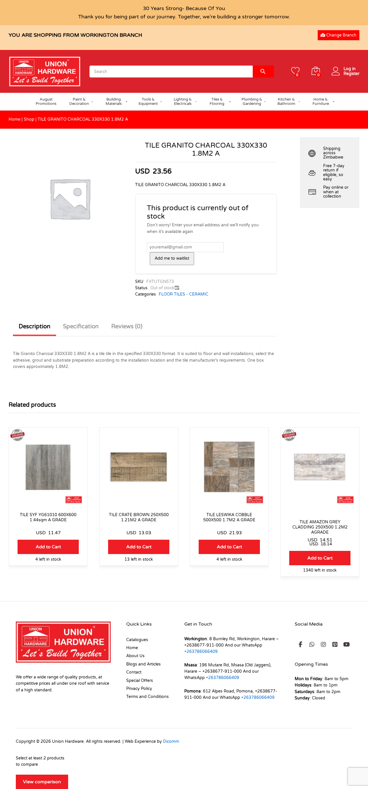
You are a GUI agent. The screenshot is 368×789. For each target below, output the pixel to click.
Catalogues (137, 639)
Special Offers (139, 680)
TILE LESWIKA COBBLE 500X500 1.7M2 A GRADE (229, 517)
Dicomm (171, 741)
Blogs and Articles (143, 664)
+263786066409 (201, 651)
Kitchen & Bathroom (286, 101)
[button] (48, 547)
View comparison (42, 782)
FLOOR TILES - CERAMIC (183, 294)
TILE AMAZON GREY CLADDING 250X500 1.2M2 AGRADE (320, 527)
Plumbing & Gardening (251, 101)
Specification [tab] (81, 326)
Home (14, 119)
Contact (133, 672)
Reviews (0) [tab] (126, 326)
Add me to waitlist (172, 258)
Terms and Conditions (147, 696)
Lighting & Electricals (183, 101)
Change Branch (340, 35)
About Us (135, 655)
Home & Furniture (321, 101)
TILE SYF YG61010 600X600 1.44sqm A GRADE (48, 517)
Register (351, 74)
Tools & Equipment (148, 101)
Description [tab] (34, 326)
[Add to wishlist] (48, 503)
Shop (29, 119)
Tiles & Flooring (217, 101)
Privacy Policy (139, 688)
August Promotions (46, 101)
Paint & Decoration (79, 101)
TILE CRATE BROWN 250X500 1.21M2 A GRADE (139, 517)
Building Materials (114, 101)
